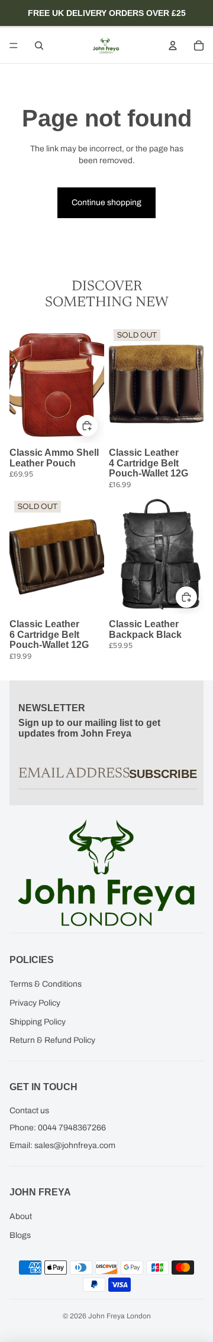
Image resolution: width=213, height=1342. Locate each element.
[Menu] (13, 45)
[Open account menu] (173, 46)
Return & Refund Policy (52, 1040)
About (20, 1216)
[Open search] (39, 46)
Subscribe (163, 773)
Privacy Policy (34, 1003)
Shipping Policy (37, 1021)
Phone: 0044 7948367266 (57, 1127)
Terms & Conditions (45, 984)
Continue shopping (106, 202)
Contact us (29, 1110)
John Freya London (119, 1316)
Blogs (20, 1235)
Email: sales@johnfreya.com (62, 1145)
